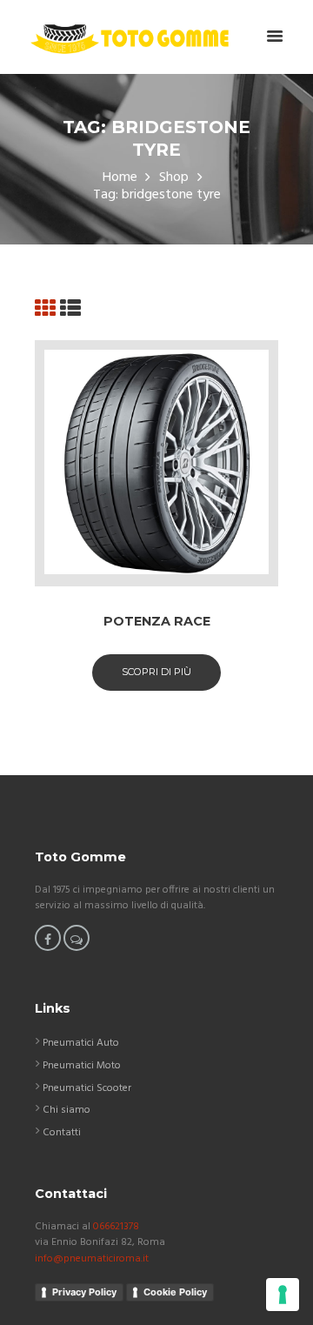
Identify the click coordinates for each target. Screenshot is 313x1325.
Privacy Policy (84, 1292)
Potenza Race (156, 621)
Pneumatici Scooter (87, 1088)
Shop (174, 178)
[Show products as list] (70, 310)
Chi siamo (66, 1110)
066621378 (116, 1226)
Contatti (62, 1132)
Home (120, 178)
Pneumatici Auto (81, 1043)
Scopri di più (156, 672)
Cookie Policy (175, 1292)
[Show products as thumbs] (45, 310)
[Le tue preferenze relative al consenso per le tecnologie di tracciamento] (282, 1294)
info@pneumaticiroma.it (92, 1259)
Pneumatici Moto (82, 1065)
